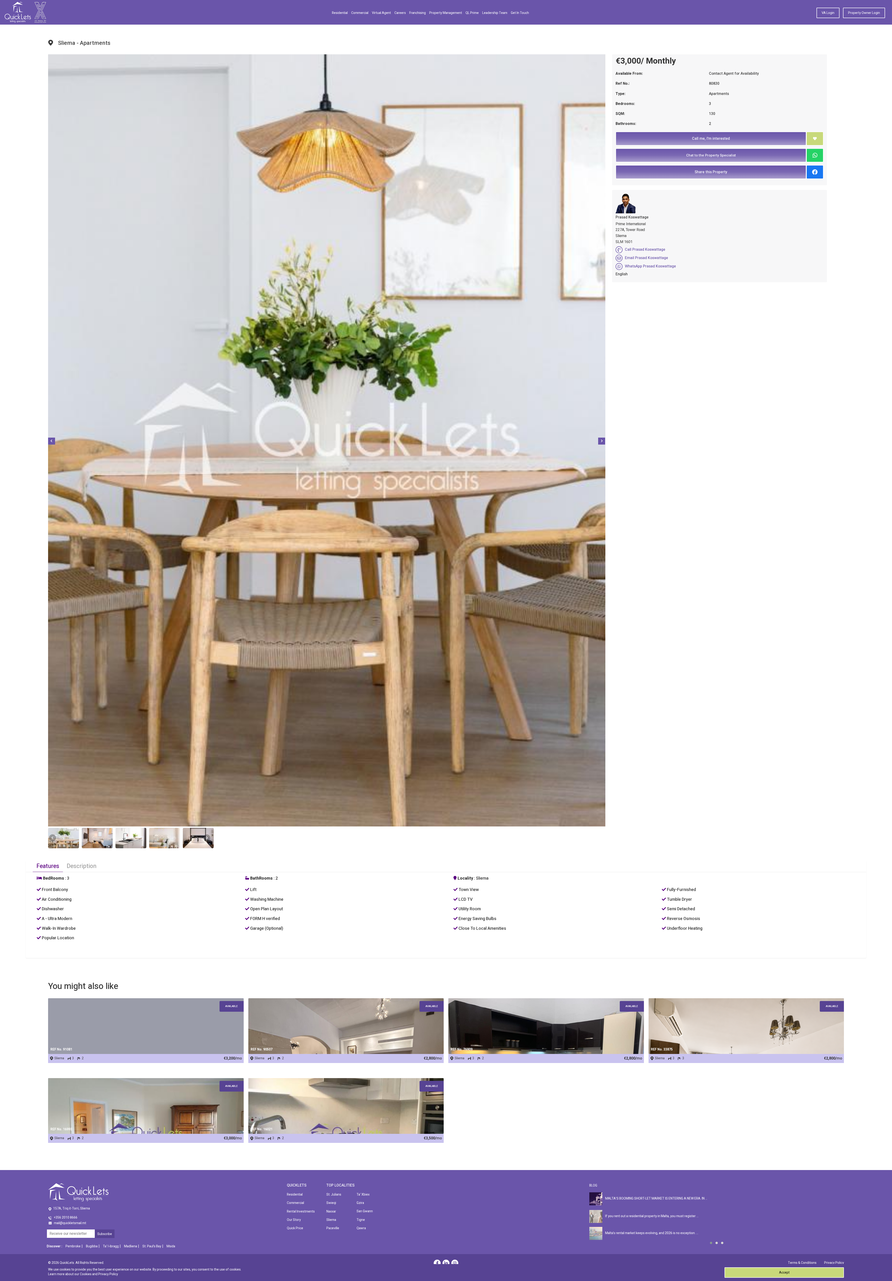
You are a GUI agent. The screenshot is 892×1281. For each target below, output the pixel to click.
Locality (465, 878)
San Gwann (365, 1211)
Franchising (417, 12)
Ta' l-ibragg (111, 1246)
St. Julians (333, 1194)
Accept (784, 1272)
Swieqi (331, 1202)
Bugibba (92, 1246)
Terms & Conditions (802, 1262)
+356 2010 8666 (65, 1217)
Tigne (361, 1219)
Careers (400, 12)
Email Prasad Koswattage (646, 258)
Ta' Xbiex (363, 1194)
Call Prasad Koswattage (645, 249)
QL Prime (472, 12)
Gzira (360, 1202)
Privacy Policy (834, 1262)
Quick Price (295, 1228)
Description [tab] (81, 866)
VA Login (828, 12)
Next (601, 441)
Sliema (331, 1219)
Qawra (361, 1228)
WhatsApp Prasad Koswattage (650, 266)
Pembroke (73, 1246)
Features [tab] (47, 866)
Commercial (359, 12)
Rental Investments (301, 1211)
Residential (340, 12)
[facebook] (437, 1263)
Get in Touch (520, 12)
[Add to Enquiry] (814, 139)
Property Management (445, 12)
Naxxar (331, 1211)
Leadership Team (494, 12)
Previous (51, 441)
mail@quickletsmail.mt (70, 1223)
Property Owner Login (864, 12)
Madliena (130, 1246)
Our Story (294, 1219)
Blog (593, 1185)
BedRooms (53, 878)
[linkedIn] (446, 1263)
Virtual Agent (381, 12)
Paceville (332, 1228)
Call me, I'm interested (711, 138)
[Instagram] (455, 1263)
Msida (171, 1246)
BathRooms (261, 878)
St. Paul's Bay (151, 1246)
